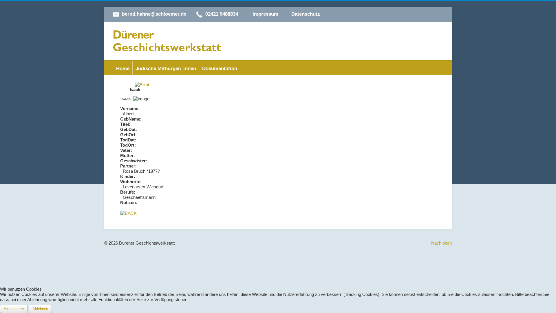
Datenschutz (305, 14)
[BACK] (128, 212)
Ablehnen (40, 309)
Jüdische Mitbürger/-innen (166, 68)
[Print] (142, 84)
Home (122, 68)
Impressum (265, 14)
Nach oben (441, 243)
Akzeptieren (14, 309)
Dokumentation (219, 68)
